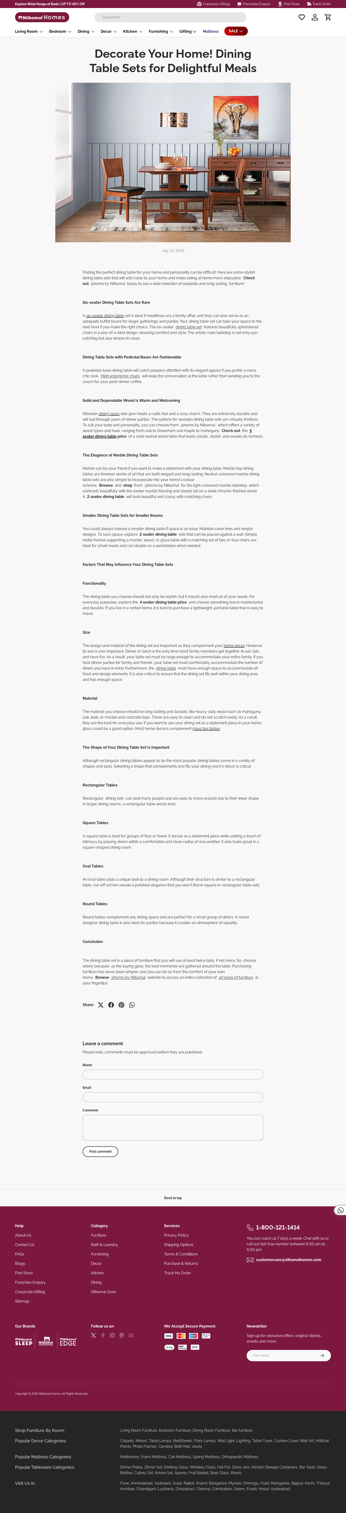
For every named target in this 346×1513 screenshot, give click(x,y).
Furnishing (158, 31)
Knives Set (164, 1473)
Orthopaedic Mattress (239, 1457)
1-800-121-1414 (278, 1227)
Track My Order (177, 1273)
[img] (93, 1336)
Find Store (24, 1273)
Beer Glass (219, 1473)
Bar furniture (242, 1430)
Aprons (180, 1473)
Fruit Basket (199, 1473)
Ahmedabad (142, 1483)
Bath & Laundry (104, 1244)
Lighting (243, 1441)
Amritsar (127, 1489)
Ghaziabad (185, 1489)
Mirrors (141, 1441)
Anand (201, 1483)
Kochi (309, 1483)
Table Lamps (160, 1441)
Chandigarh (146, 1489)
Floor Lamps (205, 1441)
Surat (177, 1483)
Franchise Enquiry (30, 1282)
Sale (233, 31)
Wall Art (307, 1441)
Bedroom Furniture (175, 1430)
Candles (165, 1446)
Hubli (264, 1483)
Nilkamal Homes (50, 1393)
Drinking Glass (176, 1467)
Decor (106, 31)
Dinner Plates (131, 1467)
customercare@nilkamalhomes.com (288, 1260)
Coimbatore (222, 1489)
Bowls (236, 1473)
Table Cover (262, 1441)
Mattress (211, 31)
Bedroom (57, 31)
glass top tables (206, 728)
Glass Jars (240, 1467)
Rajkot (189, 1483)
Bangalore (218, 1483)
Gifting (185, 31)
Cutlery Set (143, 1473)
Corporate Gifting (30, 1292)
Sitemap (22, 1301)
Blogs (20, 1263)
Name (87, 1065)
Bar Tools (307, 1467)
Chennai (203, 1489)
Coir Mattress (180, 1457)
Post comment (100, 1151)
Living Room (26, 31)
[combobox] (170, 17)
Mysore (235, 1483)
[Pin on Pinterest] (121, 1005)
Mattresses (129, 1457)
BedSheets (182, 1441)
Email (87, 1088)
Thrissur (322, 1483)
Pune (124, 1483)
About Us (23, 1235)
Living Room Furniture (138, 1430)
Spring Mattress (206, 1457)
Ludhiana (166, 1489)
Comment (90, 1110)
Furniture (98, 1235)
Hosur (264, 1489)
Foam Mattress (154, 1457)
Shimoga (250, 1483)
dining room (109, 413)
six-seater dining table (105, 315)
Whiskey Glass (202, 1467)
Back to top (173, 1198)
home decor (234, 645)
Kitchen (130, 31)
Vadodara (162, 1483)
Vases (197, 1446)
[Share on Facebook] (111, 1005)
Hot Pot (223, 1467)
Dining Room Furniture (211, 1430)
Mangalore (280, 1483)
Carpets (127, 1441)
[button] (328, 17)
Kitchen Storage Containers (274, 1467)
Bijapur (297, 1483)
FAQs (19, 1254)
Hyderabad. (280, 1489)
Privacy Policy (176, 1235)
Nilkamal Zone (103, 1292)
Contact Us (24, 1244)
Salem (239, 1489)
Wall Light (226, 1441)
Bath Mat (182, 1446)
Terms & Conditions (181, 1254)
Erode (252, 1489)
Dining (83, 31)
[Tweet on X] (101, 1005)
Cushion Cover (286, 1441)
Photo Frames (145, 1446)
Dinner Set (153, 1467)
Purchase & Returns (181, 1263)
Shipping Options (178, 1244)
